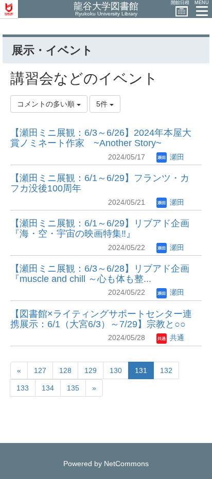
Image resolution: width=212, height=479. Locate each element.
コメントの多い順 (47, 104)
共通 (176, 337)
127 (40, 370)
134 (48, 388)
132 (166, 370)
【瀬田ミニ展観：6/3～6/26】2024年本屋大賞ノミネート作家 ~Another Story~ (100, 138)
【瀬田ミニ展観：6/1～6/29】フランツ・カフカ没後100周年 (99, 183)
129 (90, 370)
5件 (103, 104)
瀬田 (176, 157)
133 (22, 388)
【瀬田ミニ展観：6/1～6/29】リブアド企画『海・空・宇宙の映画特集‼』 (99, 228)
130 (116, 370)
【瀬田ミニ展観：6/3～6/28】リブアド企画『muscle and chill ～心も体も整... (99, 273)
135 (73, 388)
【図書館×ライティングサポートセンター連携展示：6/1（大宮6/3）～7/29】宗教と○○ (101, 319)
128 (65, 370)
